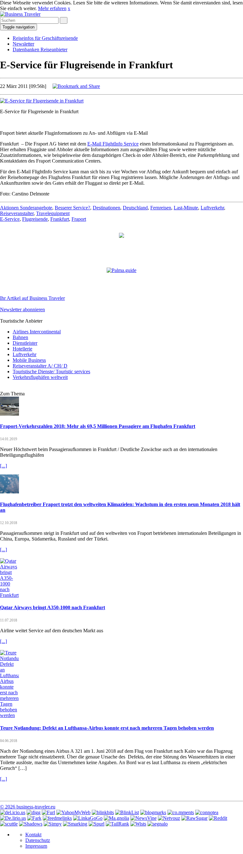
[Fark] (34, 818)
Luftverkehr (212, 207)
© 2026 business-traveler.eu (27, 806)
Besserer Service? (72, 207)
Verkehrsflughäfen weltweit (40, 377)
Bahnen (20, 337)
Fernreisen (160, 207)
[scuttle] (9, 823)
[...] (3, 465)
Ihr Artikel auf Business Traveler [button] (32, 298)
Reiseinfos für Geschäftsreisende (45, 38)
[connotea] (206, 812)
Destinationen (106, 207)
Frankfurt (59, 219)
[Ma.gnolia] (116, 818)
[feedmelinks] (57, 818)
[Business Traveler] (20, 14)
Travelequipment (53, 213)
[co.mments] (180, 812)
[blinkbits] (103, 812)
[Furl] (48, 812)
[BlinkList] (127, 812)
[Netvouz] (169, 818)
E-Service (10, 219)
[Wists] (138, 823)
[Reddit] (218, 818)
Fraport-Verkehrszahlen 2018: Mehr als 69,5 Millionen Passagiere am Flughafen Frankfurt (97, 426)
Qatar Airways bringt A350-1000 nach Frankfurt (52, 607)
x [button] (69, 8)
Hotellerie (22, 348)
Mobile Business (29, 360)
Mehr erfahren (52, 8)
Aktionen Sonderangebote (26, 207)
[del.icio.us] (12, 812)
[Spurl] (96, 823)
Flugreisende (35, 219)
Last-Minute (186, 207)
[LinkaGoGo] (88, 818)
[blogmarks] (153, 812)
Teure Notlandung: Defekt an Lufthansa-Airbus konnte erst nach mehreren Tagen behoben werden (107, 728)
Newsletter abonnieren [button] (22, 309)
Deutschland (135, 207)
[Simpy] (53, 823)
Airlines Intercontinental (37, 331)
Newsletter (23, 43)
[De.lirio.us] (13, 818)
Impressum (36, 846)
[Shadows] (30, 823)
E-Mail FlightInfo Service (113, 143)
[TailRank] (117, 823)
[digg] (33, 812)
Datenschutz (37, 840)
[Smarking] (75, 823)
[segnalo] (157, 823)
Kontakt (33, 834)
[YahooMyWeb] (73, 812)
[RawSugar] (194, 818)
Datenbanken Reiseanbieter (40, 49)
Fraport (79, 219)
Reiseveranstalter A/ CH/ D (40, 365)
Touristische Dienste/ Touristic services (51, 371)
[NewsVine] (143, 818)
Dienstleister (25, 343)
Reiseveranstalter (17, 213)
